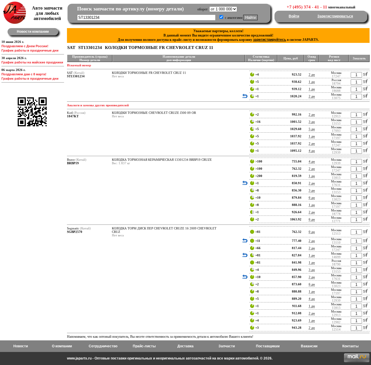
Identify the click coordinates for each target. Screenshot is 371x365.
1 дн (312, 81)
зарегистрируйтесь (269, 40)
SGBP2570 (74, 231)
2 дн (312, 74)
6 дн (312, 197)
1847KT (73, 116)
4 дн (312, 150)
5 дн (312, 129)
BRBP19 (73, 163)
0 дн (312, 231)
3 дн (312, 121)
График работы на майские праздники (32, 62)
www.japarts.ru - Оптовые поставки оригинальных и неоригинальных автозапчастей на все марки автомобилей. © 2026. (169, 358)
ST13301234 (76, 76)
